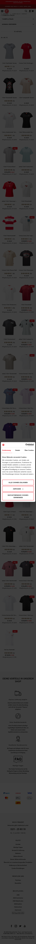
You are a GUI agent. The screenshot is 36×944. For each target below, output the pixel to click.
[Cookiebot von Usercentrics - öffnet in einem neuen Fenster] (25, 445)
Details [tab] (17, 450)
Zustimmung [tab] (6, 450)
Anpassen (17, 489)
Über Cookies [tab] (29, 450)
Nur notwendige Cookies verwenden (18, 496)
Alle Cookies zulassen (18, 482)
